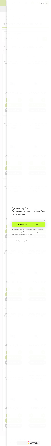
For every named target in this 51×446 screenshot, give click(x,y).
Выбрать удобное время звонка (29, 241)
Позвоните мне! (28, 224)
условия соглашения (25, 234)
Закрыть (43, 3)
